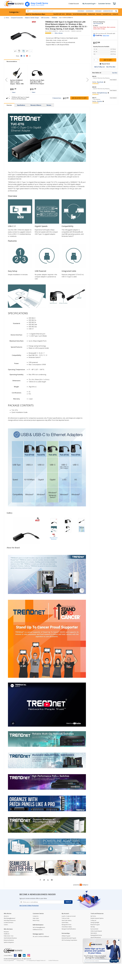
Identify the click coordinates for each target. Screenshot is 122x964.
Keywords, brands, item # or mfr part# (43, 11)
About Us (6, 916)
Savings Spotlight (95, 922)
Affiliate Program (66, 936)
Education (6, 931)
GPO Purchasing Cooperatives (69, 940)
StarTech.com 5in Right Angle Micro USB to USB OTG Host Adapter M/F (37, 82)
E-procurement (94, 929)
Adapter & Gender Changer (32, 17)
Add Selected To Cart (79, 98)
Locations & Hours (8, 922)
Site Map (93, 927)
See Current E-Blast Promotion (29, 905)
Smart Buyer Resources (10, 920)
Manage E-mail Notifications (69, 929)
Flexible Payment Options (97, 918)
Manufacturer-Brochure (54, 538)
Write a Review (59, 33)
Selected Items (56, 98)
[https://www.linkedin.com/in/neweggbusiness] (24, 955)
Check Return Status (67, 927)
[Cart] (114, 3)
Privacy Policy (20, 960)
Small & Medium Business (10, 938)
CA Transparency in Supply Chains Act (35, 960)
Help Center (36, 918)
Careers (6, 924)
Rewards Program (95, 924)
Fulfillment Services (37, 929)
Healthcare (6, 934)
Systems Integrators (9, 942)
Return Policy (36, 920)
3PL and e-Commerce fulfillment (41, 936)
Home (7, 17)
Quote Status (65, 922)
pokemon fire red (108, 11)
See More (114, 73)
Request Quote (106, 64)
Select (13, 92)
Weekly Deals (91, 14)
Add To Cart (108, 60)
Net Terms (93, 916)
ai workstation (89, 11)
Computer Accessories (17, 17)
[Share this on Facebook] (21, 56)
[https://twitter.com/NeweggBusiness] (19, 955)
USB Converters (45, 17)
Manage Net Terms (66, 924)
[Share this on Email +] (29, 56)
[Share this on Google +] (27, 56)
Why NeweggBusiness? (9, 918)
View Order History (66, 920)
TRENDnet (54, 17)
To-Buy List (93, 920)
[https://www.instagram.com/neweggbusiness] (28, 955)
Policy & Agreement (9, 960)
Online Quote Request (96, 931)
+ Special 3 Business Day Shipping (100, 77)
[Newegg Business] (13, 950)
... (31, 51)
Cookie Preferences (53, 960)
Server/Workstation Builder (80, 14)
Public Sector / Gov (8, 936)
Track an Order (65, 918)
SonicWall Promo (107, 14)
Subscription (94, 933)
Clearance (98, 14)
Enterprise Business (9, 940)
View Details (113, 79)
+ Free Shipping (96, 98)
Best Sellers (96, 73)
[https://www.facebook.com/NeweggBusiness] (15, 955)
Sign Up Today (114, 960)
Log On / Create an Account (69, 916)
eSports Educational (96, 937)
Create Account (74, 4)
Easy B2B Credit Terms (59, 14)
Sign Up (68, 902)
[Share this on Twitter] (24, 56)
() (52, 33)
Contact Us (115, 14)
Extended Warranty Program (69, 938)
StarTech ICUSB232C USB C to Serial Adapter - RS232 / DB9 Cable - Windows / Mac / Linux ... (17, 83)
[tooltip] (102, 23)
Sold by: (94, 82)
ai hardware (81, 11)
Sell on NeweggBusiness (39, 927)
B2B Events (69, 14)
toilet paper (98, 11)
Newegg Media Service (96, 935)
